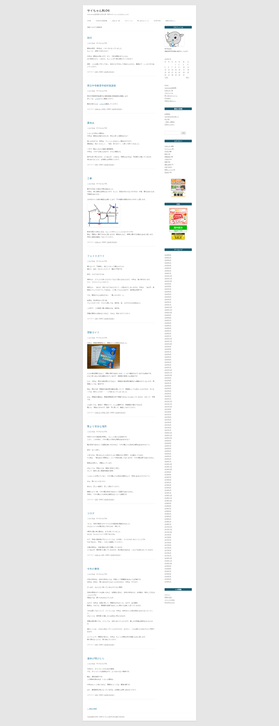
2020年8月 (168, 443)
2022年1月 (168, 399)
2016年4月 (168, 579)
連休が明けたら (95, 658)
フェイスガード (96, 255)
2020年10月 (168, 438)
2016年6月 (168, 574)
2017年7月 (168, 540)
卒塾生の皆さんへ (170, 21)
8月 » (187, 77)
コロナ (91, 513)
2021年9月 (168, 409)
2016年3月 (168, 582)
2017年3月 (168, 550)
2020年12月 (168, 433)
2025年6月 (168, 291)
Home (89, 21)
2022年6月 (168, 386)
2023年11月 (168, 341)
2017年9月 (168, 535)
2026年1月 (168, 273)
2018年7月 (168, 508)
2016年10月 (168, 563)
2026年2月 (168, 271)
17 (184, 70)
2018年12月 (168, 495)
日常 (96, 72)
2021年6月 (168, 417)
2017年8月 (168, 537)
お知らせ (98, 109)
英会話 (167, 172)
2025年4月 (168, 297)
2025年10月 (168, 281)
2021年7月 (168, 414)
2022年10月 (168, 375)
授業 (166, 162)
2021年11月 (168, 404)
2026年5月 (168, 263)
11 (188, 67)
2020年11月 (168, 435)
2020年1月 (168, 461)
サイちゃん (168, 149)
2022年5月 (168, 388)
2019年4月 (168, 485)
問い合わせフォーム (143, 21)
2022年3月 (168, 393)
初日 (89, 37)
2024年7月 (168, 320)
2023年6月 (168, 354)
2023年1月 (168, 367)
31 (184, 75)
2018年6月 (168, 511)
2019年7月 (168, 477)
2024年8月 (168, 318)
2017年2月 (168, 553)
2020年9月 (168, 440)
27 (169, 75)
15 (176, 70)
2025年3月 (168, 299)
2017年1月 (168, 555)
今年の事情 (93, 568)
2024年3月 (168, 331)
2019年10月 (168, 469)
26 (165, 75)
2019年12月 (168, 464)
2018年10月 (168, 501)
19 (165, 72)
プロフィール (128, 21)
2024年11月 (168, 310)
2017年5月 (168, 545)
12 (165, 70)
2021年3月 (168, 425)
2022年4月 (168, 391)
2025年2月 (168, 302)
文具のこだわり (169, 124)
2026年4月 (168, 265)
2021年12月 (168, 401)
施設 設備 (168, 165)
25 (188, 72)
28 (172, 75)
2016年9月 (168, 566)
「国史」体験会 (169, 122)
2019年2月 (168, 490)
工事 (89, 178)
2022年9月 (168, 378)
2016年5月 (168, 576)
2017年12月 (168, 527)
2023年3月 (168, 362)
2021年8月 (168, 412)
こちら (97, 99)
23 (179, 72)
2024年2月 (168, 333)
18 (188, 70)
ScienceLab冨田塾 (101, 21)
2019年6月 (168, 480)
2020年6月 (168, 448)
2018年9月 (168, 503)
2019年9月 (168, 472)
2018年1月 (168, 524)
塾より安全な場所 (97, 426)
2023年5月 (168, 357)
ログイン (167, 595)
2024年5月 (168, 325)
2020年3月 (168, 456)
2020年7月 (168, 446)
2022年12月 (168, 370)
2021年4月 (168, 422)
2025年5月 (168, 294)
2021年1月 (168, 430)
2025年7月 (168, 289)
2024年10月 (168, 312)
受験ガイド (93, 332)
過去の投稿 (92, 709)
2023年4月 (168, 359)
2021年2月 (168, 427)
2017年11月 (168, 529)
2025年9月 (168, 284)
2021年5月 (168, 420)
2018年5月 (168, 514)
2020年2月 (168, 459)
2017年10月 (168, 532)
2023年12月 (168, 339)
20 (169, 72)
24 (184, 72)
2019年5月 (168, 482)
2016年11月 (168, 561)
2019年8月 (168, 474)
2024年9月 (168, 315)
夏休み (90, 122)
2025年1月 (168, 305)
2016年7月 (168, 571)
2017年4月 (168, 548)
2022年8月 (168, 380)
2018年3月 (168, 519)
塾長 (166, 154)
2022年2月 (168, 396)
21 (172, 72)
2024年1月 (168, 336)
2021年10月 (168, 406)
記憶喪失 (167, 114)
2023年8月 (168, 349)
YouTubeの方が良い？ (172, 117)
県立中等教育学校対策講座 (101, 85)
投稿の (168, 597)
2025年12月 (168, 276)
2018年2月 (168, 521)
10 (184, 67)
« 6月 (166, 77)
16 (179, 70)
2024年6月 (168, 323)
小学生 (103, 109)
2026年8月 (168, 255)
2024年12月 (168, 307)
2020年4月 (168, 454)
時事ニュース (169, 170)
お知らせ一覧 (116, 21)
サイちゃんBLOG (98, 10)
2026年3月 (168, 268)
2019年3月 (168, 488)
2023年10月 (168, 344)
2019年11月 (168, 467)
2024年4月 (168, 328)
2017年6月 (168, 542)
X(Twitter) (157, 21)
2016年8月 (168, 569)
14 (172, 70)
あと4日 (167, 119)
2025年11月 (168, 278)
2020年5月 (168, 451)
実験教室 (167, 157)
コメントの (170, 600)
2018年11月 (168, 498)
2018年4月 (168, 516)
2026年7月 (168, 258)
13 (169, 70)
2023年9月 (168, 346)
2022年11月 (168, 373)
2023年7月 (168, 352)
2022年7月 (168, 383)
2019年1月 (168, 493)
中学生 (103, 413)
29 (176, 75)
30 (179, 75)
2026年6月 (168, 260)
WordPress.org (169, 602)
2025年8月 (168, 286)
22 (176, 72)
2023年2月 (168, 365)
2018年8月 (168, 506)
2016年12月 (168, 558)
